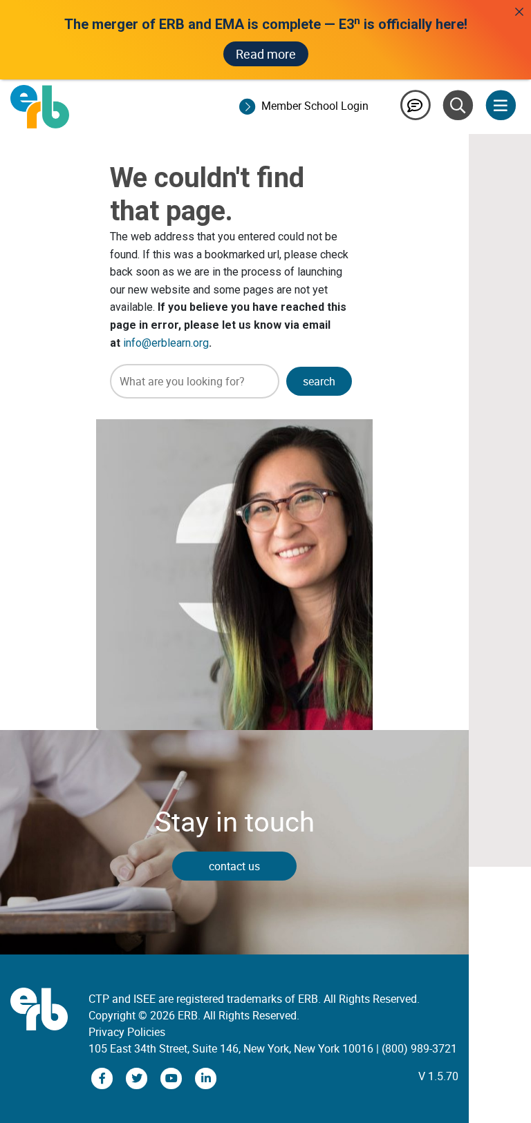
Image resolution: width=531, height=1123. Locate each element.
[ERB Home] (39, 105)
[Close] (519, 11)
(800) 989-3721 (419, 1048)
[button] (319, 381)
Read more (266, 54)
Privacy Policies (126, 1031)
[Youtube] (173, 1077)
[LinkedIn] (206, 1077)
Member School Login (315, 105)
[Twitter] (138, 1077)
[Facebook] (103, 1077)
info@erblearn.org (166, 342)
